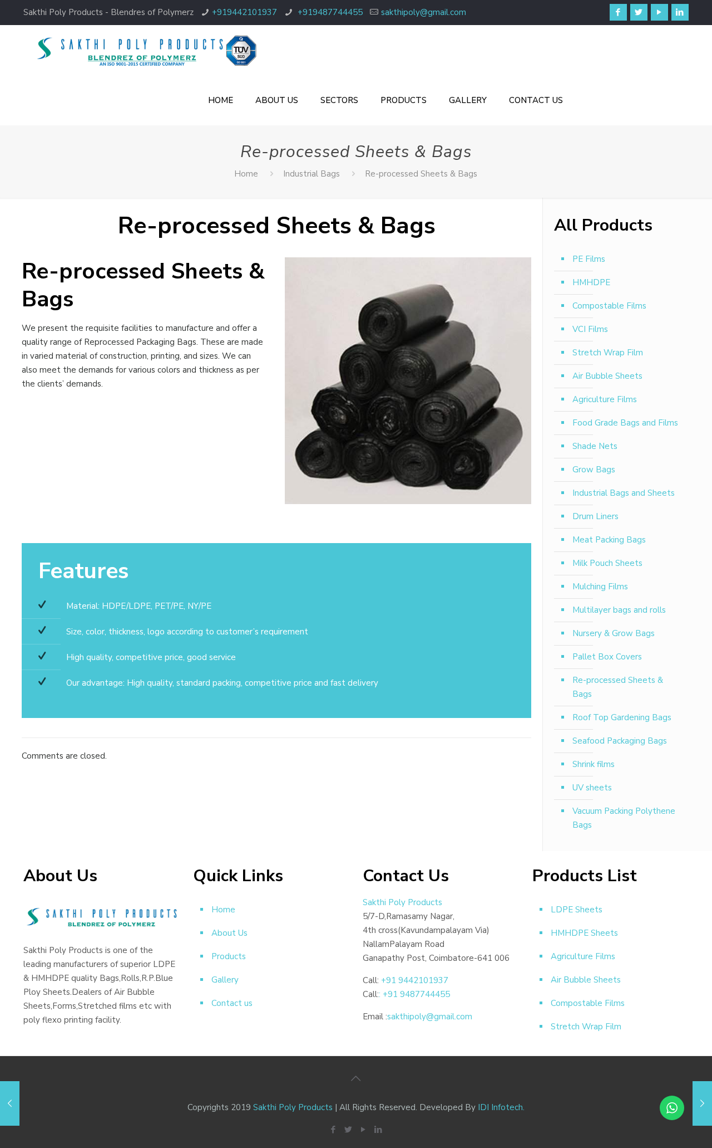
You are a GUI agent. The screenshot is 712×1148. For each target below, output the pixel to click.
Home (246, 173)
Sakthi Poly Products (293, 1107)
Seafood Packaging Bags (619, 740)
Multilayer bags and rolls (619, 609)
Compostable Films (609, 305)
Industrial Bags (311, 173)
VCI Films (590, 329)
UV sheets (592, 787)
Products (228, 956)
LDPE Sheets (576, 909)
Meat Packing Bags (609, 539)
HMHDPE (591, 282)
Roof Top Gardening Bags (621, 717)
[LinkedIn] (680, 12)
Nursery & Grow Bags (613, 633)
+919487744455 (329, 12)
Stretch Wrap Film (607, 352)
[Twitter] (638, 12)
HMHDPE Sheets (584, 933)
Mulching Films (600, 586)
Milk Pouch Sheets (607, 563)
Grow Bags (593, 469)
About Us (229, 933)
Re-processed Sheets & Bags (617, 687)
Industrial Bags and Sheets (623, 493)
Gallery (225, 979)
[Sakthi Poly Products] (145, 50)
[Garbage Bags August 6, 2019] (702, 1103)
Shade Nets (594, 446)
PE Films (588, 259)
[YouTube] (659, 12)
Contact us (232, 1003)
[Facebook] (618, 12)
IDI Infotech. (501, 1107)
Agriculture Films (604, 399)
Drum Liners (595, 516)
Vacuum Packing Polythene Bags (623, 818)
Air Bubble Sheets (607, 376)
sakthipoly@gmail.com (423, 12)
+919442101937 (244, 12)
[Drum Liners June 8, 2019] (9, 1103)
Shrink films (593, 764)
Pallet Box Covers (607, 656)
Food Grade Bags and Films (625, 422)
